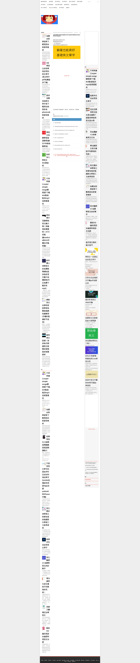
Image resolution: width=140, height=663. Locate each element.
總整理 (67, 7)
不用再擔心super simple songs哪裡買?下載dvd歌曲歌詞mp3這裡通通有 (91, 78)
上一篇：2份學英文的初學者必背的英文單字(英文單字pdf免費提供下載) (66, 156)
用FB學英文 (57, 1)
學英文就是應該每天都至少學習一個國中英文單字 (62, 145)
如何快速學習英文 (88, 479)
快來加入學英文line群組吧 (46, 160)
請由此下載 (66, 75)
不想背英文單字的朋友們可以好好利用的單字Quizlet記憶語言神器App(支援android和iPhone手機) (46, 480)
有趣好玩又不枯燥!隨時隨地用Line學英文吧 (61, 133)
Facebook (66, 116)
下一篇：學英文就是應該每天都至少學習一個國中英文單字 (64, 154)
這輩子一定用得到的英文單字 (59, 137)
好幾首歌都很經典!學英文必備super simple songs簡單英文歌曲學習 (91, 463)
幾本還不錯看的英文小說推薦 (90, 465)
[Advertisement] (79, 21)
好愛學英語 (44, 1)
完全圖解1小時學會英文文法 (91, 135)
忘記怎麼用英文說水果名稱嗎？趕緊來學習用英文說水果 (91, 115)
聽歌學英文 (66, 4)
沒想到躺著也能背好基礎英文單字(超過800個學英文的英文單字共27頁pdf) (66, 126)
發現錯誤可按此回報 (91, 429)
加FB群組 (43, 4)
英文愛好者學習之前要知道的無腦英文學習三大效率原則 (91, 171)
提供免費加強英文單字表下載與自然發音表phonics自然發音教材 (46, 106)
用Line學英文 (44, 7)
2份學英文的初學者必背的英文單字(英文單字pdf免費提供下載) (64, 130)
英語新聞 (51, 1)
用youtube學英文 (53, 7)
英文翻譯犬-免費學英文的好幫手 (46, 563)
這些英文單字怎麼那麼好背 (59, 141)
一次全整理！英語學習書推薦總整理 (91, 467)
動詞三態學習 (72, 1)
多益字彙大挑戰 (58, 4)
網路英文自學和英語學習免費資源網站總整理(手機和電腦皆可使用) (46, 310)
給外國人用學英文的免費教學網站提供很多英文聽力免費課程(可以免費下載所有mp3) (46, 274)
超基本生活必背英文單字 (58, 148)
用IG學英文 (61, 7)
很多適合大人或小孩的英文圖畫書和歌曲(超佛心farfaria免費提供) (91, 473)
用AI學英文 (64, 1)
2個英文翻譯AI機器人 (58, 122)
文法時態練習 (50, 4)
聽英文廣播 (79, 1)
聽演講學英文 (74, 4)
